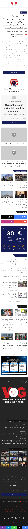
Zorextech (14, 354)
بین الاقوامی (21, 509)
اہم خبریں (14, 509)
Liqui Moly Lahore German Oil (14, 301)
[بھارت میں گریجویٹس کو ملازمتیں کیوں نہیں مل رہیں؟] (5, 464)
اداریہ (18, 514)
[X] (18, 485)
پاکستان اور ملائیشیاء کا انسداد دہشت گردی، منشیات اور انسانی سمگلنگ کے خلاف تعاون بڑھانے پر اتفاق (21, 345)
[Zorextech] (14, 365)
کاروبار (14, 511)
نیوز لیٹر (13, 514)
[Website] (19, 92)
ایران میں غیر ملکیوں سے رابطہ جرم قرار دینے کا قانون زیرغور (21, 184)
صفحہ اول (23, 9)
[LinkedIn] (15, 92)
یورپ (11, 506)
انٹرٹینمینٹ (7, 509)
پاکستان (16, 506)
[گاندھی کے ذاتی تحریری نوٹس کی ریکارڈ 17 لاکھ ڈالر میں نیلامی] (23, 459)
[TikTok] (9, 92)
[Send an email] (11, 34)
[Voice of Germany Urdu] (14, 3)
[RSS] (8, 485)
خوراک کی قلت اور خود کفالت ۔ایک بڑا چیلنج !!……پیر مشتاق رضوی (9, 294)
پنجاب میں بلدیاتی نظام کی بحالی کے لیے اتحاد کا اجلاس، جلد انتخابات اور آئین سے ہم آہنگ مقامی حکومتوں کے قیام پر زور (9, 285)
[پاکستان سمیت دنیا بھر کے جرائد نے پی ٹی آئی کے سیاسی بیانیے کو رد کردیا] (21, 312)
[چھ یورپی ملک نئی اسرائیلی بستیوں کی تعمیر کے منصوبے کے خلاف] (14, 464)
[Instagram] (11, 92)
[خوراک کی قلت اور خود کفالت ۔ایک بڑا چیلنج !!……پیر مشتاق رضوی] (22, 295)
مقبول (20, 255)
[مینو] (26, 4)
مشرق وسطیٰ (17, 9)
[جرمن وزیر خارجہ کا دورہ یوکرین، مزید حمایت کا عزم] (23, 453)
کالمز (4, 511)
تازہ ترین (22, 511)
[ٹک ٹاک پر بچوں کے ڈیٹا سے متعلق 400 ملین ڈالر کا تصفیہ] (5, 459)
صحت (18, 511)
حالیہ (7, 255)
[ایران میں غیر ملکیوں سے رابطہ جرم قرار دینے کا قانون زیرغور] (21, 177)
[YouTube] (13, 92)
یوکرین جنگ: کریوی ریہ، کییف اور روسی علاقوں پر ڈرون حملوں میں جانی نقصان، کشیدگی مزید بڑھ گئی (8, 345)
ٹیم (9, 514)
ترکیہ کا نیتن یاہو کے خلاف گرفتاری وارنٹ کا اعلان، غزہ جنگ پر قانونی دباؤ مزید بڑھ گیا (21, 202)
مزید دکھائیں (14, 72)
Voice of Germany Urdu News (18, 34)
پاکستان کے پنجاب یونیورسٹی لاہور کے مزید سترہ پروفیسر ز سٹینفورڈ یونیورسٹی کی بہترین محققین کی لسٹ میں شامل (14, 270)
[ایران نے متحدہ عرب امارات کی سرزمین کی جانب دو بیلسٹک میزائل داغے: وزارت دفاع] (7, 194)
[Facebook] (17, 92)
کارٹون (9, 511)
